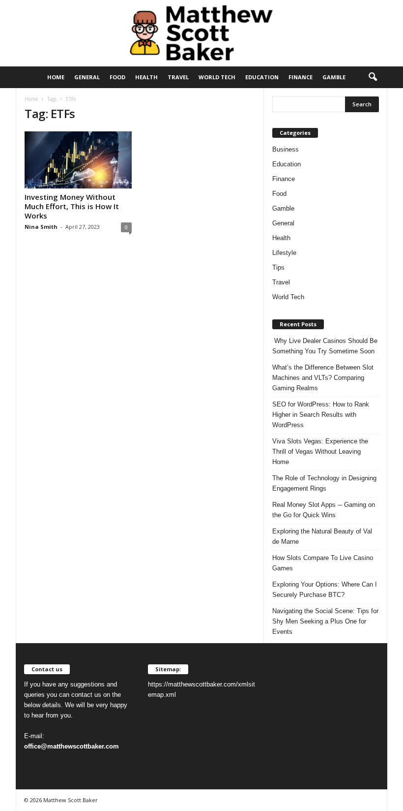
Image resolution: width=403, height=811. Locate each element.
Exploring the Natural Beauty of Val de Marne (322, 536)
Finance (300, 77)
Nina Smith (41, 226)
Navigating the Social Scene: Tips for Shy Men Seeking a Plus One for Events (325, 621)
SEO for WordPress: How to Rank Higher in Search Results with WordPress (320, 415)
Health (146, 77)
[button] (372, 77)
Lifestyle (284, 252)
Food (117, 77)
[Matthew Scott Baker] (201, 33)
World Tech (217, 77)
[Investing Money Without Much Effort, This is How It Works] (78, 159)
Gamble (333, 77)
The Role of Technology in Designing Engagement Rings (324, 483)
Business (285, 149)
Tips (278, 267)
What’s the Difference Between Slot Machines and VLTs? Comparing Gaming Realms (323, 378)
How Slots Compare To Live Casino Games (322, 563)
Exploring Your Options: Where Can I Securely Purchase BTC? (324, 589)
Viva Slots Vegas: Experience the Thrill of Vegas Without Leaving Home (320, 451)
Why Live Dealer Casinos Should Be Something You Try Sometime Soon (324, 346)
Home (55, 77)
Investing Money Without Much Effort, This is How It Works (72, 206)
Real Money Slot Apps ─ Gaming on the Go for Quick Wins (323, 510)
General (87, 77)
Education (262, 77)
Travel (178, 77)
